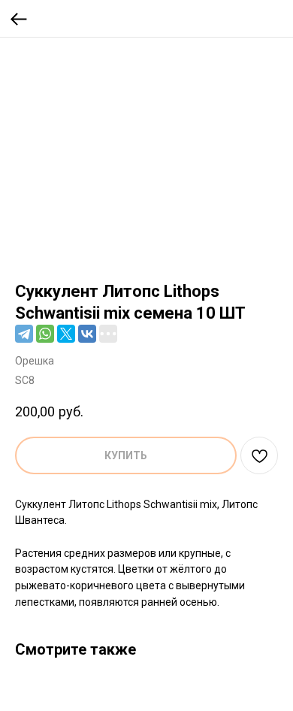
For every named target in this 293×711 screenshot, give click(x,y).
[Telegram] (24, 334)
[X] (66, 334)
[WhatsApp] (45, 334)
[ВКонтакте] (87, 334)
